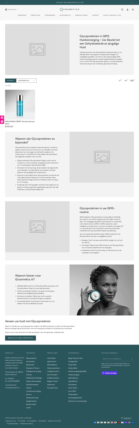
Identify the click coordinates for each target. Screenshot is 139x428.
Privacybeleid (21, 421)
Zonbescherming (32, 398)
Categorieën (72, 361)
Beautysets (30, 365)
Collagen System (53, 371)
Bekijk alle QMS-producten (20, 338)
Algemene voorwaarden (54, 421)
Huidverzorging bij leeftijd (77, 371)
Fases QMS (72, 365)
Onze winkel (72, 388)
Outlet (28, 408)
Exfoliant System (53, 378)
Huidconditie (72, 368)
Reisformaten (31, 404)
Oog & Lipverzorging (33, 381)
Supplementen (31, 401)
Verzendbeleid (42, 421)
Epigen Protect (52, 381)
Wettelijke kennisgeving (26, 423)
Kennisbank (72, 384)
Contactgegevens (32, 421)
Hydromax (51, 384)
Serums (29, 394)
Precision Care (52, 388)
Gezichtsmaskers (32, 384)
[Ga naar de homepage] (69, 9)
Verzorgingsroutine (75, 398)
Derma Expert (52, 375)
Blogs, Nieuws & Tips (75, 358)
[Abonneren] (133, 358)
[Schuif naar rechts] (132, 2)
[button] (122, 9)
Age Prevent (51, 361)
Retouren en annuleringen (77, 401)
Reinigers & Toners (32, 368)
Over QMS (72, 391)
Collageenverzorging (33, 371)
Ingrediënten (73, 381)
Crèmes (29, 375)
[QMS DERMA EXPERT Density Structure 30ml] (20, 105)
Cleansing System (53, 368)
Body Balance (52, 365)
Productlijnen (73, 394)
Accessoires (30, 361)
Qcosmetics (13, 418)
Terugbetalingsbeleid (12, 423)
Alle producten (31, 358)
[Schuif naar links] (7, 2)
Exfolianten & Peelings (34, 378)
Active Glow (51, 358)
